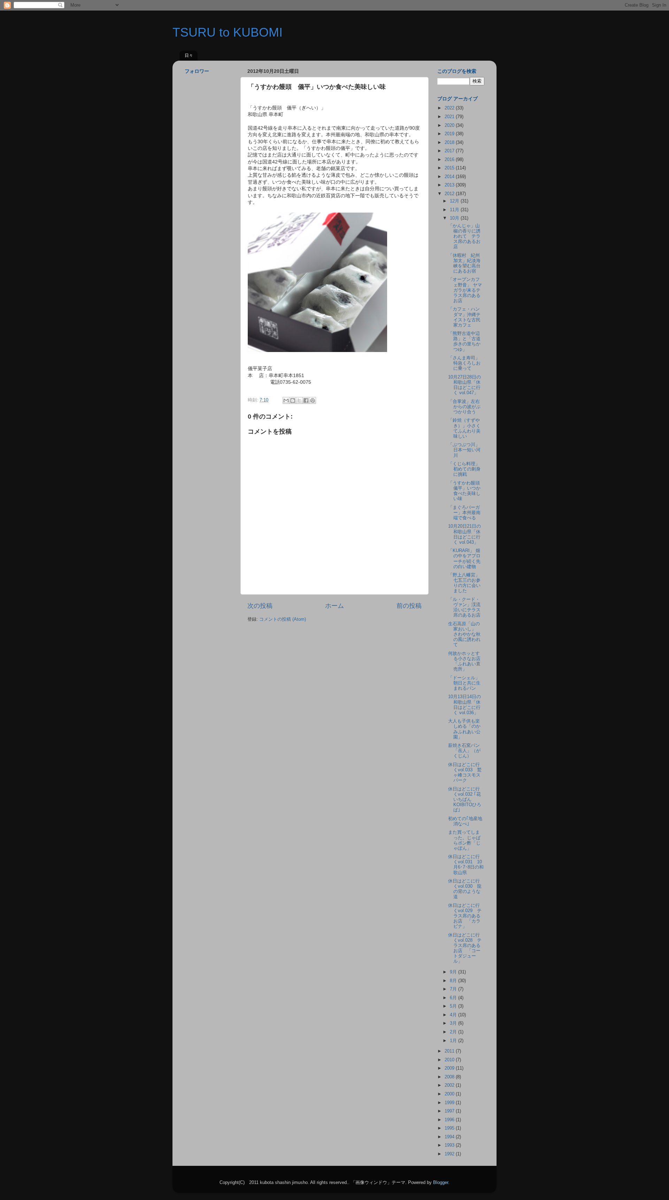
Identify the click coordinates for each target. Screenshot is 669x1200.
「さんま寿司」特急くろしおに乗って (464, 363)
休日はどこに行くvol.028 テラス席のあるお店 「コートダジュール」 (465, 948)
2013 (450, 185)
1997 (450, 1111)
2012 (450, 193)
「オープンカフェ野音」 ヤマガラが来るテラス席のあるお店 (465, 290)
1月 (454, 1040)
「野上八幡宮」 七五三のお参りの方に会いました (466, 583)
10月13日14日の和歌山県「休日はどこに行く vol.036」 (464, 704)
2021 (450, 116)
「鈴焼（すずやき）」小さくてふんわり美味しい (464, 428)
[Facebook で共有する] (305, 400)
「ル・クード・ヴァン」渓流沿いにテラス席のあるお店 (464, 607)
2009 (450, 1068)
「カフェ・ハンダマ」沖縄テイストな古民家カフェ (464, 317)
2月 (454, 1032)
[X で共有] (299, 400)
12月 (455, 201)
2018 (450, 142)
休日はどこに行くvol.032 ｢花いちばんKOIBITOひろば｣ (464, 799)
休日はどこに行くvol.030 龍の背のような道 (465, 889)
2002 (450, 1085)
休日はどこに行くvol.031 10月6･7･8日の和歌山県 (466, 864)
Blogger (440, 1182)
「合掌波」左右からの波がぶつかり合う (464, 406)
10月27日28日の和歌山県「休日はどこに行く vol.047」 (464, 385)
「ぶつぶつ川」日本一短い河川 (464, 450)
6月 (454, 997)
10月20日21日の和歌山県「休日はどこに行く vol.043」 (464, 534)
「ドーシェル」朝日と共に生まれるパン (464, 683)
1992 (450, 1154)
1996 (450, 1119)
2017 (450, 150)
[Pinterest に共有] (312, 400)
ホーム (334, 605)
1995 (450, 1128)
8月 (454, 980)
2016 (450, 159)
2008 (450, 1077)
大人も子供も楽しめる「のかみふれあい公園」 (464, 729)
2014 (450, 176)
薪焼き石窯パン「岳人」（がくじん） (464, 750)
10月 (455, 218)
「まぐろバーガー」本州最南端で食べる (464, 512)
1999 (450, 1102)
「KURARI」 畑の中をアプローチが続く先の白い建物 (464, 558)
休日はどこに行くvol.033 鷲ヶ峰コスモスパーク (465, 772)
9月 (454, 972)
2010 (450, 1059)
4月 (454, 1014)
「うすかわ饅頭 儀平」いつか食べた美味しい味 (466, 491)
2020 (450, 125)
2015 (450, 168)
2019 (450, 133)
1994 (450, 1136)
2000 (450, 1094)
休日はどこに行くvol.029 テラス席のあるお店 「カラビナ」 (465, 916)
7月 (454, 989)
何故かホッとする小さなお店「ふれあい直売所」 (464, 661)
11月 (455, 209)
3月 (454, 1023)
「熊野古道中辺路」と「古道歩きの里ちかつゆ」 (464, 341)
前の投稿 (409, 605)
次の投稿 (259, 605)
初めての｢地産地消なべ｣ (465, 821)
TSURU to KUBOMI (227, 32)
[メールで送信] (286, 400)
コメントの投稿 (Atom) (282, 619)
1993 (450, 1145)
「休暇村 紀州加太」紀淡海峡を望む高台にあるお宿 (464, 263)
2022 (450, 108)
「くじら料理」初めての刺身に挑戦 (464, 469)
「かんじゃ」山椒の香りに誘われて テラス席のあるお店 (464, 236)
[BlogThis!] (292, 400)
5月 (454, 1006)
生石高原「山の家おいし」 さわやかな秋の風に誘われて (464, 634)
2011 (450, 1051)
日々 (189, 55)
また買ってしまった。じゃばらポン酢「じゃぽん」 (464, 840)
